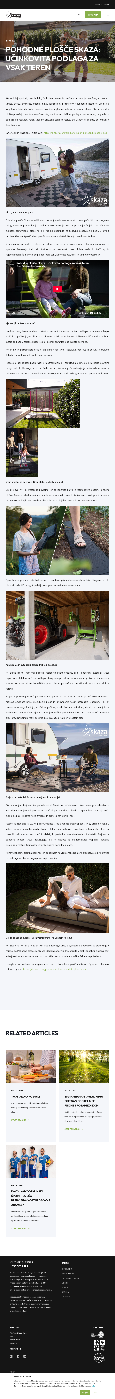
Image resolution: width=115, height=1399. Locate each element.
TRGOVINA (93, 15)
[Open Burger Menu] (108, 14)
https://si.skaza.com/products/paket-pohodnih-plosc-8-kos (75, 132)
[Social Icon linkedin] (12, 1356)
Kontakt (14, 1349)
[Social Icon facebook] (18, 1356)
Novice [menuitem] (65, 1287)
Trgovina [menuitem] (66, 1296)
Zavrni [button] (96, 1392)
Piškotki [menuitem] (13, 1372)
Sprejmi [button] (85, 1392)
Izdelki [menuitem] (65, 1283)
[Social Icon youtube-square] (23, 1356)
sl (79, 14)
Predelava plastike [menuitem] (70, 1278)
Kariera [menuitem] (97, 4)
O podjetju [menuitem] (67, 1269)
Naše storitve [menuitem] (68, 1273)
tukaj (94, 1386)
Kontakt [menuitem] (106, 4)
